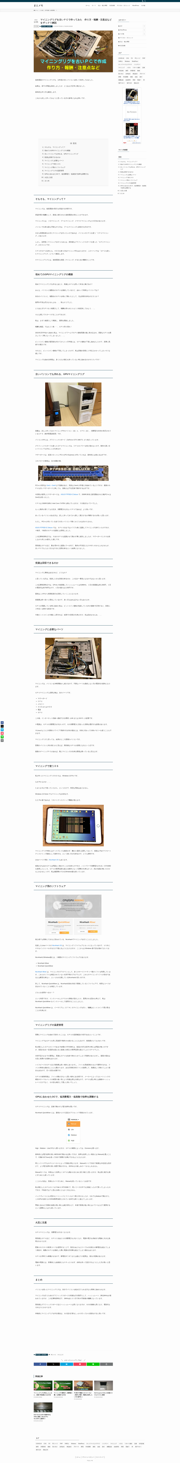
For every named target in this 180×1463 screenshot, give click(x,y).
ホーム (78, 1457)
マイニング (60, 1354)
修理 (127, 70)
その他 (122, 34)
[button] (40, 1364)
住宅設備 (120, 70)
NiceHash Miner (40, 972)
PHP (143, 58)
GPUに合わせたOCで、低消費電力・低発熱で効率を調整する (67, 174)
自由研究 (128, 80)
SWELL (120, 61)
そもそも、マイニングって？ (55, 147)
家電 (119, 77)
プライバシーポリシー (88, 1457)
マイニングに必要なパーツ (54, 161)
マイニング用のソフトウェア (55, 167)
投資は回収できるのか (53, 157)
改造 (136, 77)
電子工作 (129, 83)
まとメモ (38, 5)
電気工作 (136, 83)
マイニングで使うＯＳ (53, 164)
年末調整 (125, 77)
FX (132, 58)
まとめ (47, 181)
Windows (127, 61)
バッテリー (137, 64)
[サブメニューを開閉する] (144, 26)
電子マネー (121, 83)
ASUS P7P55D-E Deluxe (69, 494)
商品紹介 (135, 73)
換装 (131, 77)
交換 (143, 67)
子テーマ (142, 73)
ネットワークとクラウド (125, 64)
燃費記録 (120, 80)
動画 (138, 70)
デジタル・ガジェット (126, 37)
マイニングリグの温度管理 (54, 171)
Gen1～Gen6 (51, 485)
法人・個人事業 (124, 41)
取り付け (120, 73)
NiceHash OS (54, 860)
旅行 (141, 77)
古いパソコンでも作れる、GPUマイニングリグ (61, 154)
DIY (121, 26)
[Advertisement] (73, 119)
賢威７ (139, 80)
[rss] (142, 1)
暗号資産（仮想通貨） (47, 26)
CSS (127, 58)
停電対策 (132, 70)
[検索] (145, 1)
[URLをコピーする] (106, 1364)
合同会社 (128, 73)
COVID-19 (121, 58)
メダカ (128, 67)
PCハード (53, 1354)
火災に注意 (49, 177)
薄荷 (134, 80)
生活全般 (122, 45)
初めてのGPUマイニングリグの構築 (57, 150)
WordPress (123, 30)
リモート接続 (136, 67)
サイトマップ (100, 1457)
